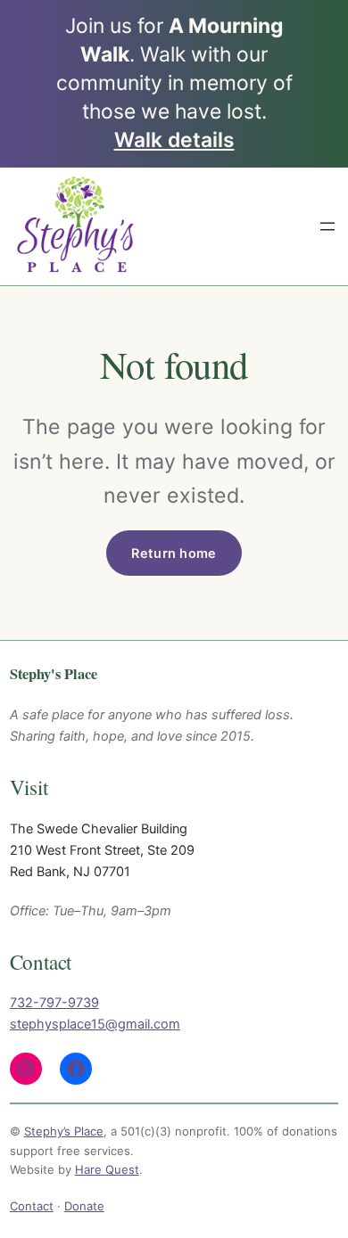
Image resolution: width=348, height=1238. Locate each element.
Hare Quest (107, 1169)
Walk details (174, 139)
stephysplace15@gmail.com (95, 1023)
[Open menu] (327, 226)
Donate (84, 1206)
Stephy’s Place (64, 1131)
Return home (173, 553)
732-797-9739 (54, 1002)
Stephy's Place (53, 674)
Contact (32, 1206)
